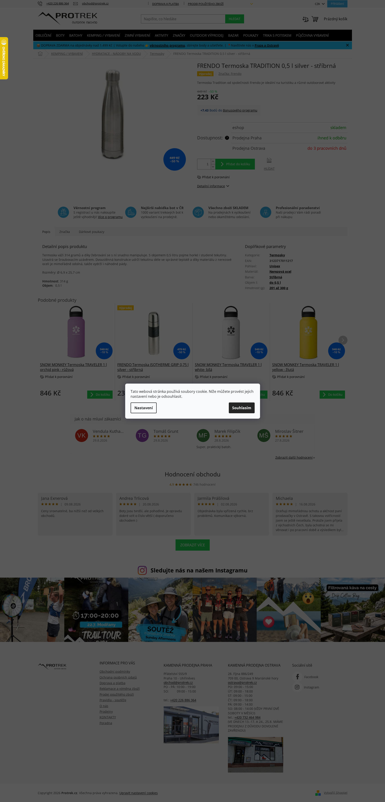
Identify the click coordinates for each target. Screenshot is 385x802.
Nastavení (143, 407)
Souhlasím (241, 407)
